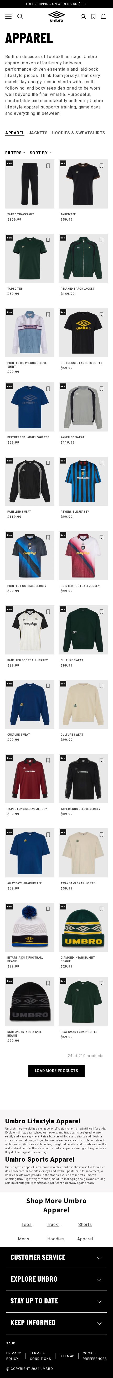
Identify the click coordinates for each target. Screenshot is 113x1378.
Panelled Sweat (73, 437)
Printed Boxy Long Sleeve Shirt (27, 365)
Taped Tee (68, 214)
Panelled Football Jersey (27, 660)
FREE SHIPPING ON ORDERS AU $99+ (56, 4)
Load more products (56, 1071)
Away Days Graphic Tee (24, 883)
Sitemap (67, 1356)
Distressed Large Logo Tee (81, 363)
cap (75, 1140)
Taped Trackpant (20, 214)
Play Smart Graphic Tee (79, 1032)
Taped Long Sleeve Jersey (27, 809)
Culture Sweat (72, 660)
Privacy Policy (13, 1356)
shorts (31, 1132)
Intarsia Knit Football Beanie (25, 959)
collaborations (92, 1144)
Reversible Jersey (75, 511)
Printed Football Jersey (26, 586)
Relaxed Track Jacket (78, 288)
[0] (93, 16)
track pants (71, 1132)
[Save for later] (48, 165)
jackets (52, 1132)
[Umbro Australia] (56, 16)
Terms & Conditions (40, 1356)
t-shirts (20, 1132)
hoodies (41, 1132)
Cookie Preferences (95, 1356)
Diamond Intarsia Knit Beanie (78, 959)
